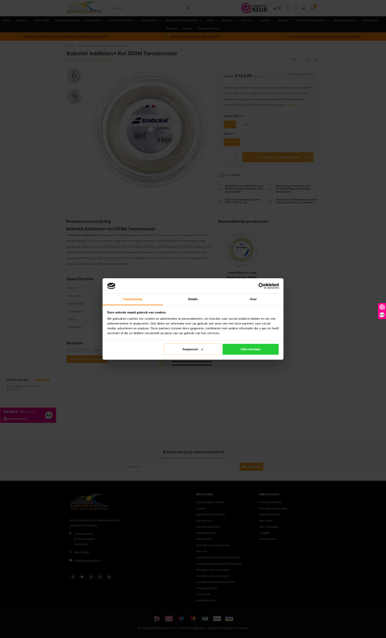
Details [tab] (193, 299)
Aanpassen (190, 349)
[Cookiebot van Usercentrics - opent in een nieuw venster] (261, 286)
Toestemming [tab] (132, 299)
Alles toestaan (251, 349)
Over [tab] (253, 299)
